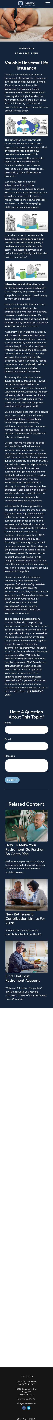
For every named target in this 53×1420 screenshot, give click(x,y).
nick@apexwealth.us (26, 1403)
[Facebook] (24, 1408)
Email (8, 739)
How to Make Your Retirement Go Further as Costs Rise (24, 849)
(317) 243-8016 (30, 1381)
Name (8, 722)
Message (10, 756)
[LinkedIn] (28, 1408)
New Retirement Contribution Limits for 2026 (25, 918)
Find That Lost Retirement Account (22, 978)
